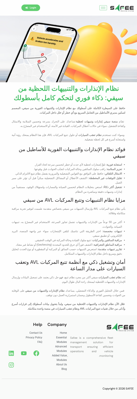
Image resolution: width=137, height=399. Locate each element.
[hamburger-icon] (103, 7)
